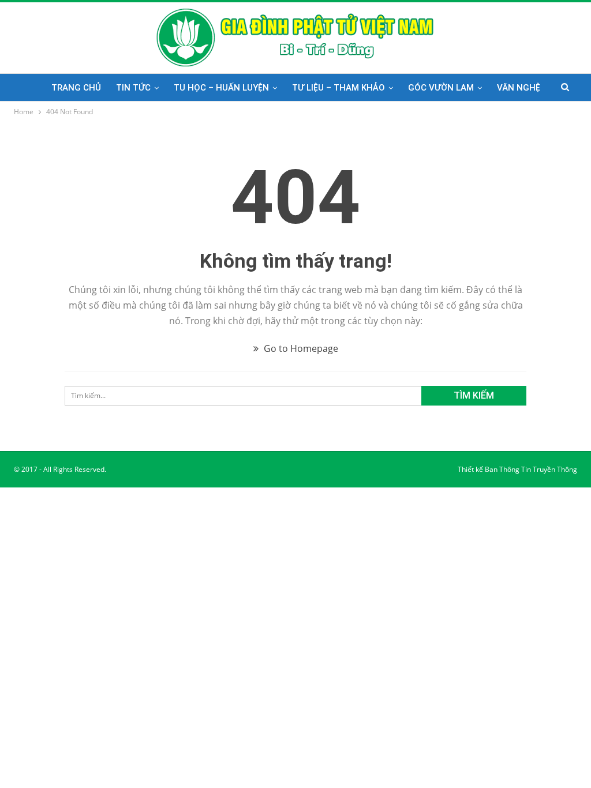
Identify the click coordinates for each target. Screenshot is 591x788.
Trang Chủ (76, 87)
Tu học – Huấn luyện (221, 87)
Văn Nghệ (518, 87)
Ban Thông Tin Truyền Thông (531, 469)
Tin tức (133, 87)
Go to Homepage (299, 348)
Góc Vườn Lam (441, 87)
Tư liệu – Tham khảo (338, 87)
